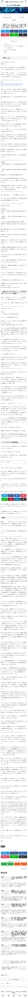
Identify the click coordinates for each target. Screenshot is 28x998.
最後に (5, 51)
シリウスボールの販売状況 (10, 49)
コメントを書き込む (14, 979)
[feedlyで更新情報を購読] (7, 864)
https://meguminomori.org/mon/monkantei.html (12, 84)
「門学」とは (7, 44)
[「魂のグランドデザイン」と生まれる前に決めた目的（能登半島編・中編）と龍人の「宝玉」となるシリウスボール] (17, 495)
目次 (12, 41)
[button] (25, 462)
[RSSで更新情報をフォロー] (20, 864)
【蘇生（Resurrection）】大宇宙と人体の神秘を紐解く (14, 3)
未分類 (3, 846)
